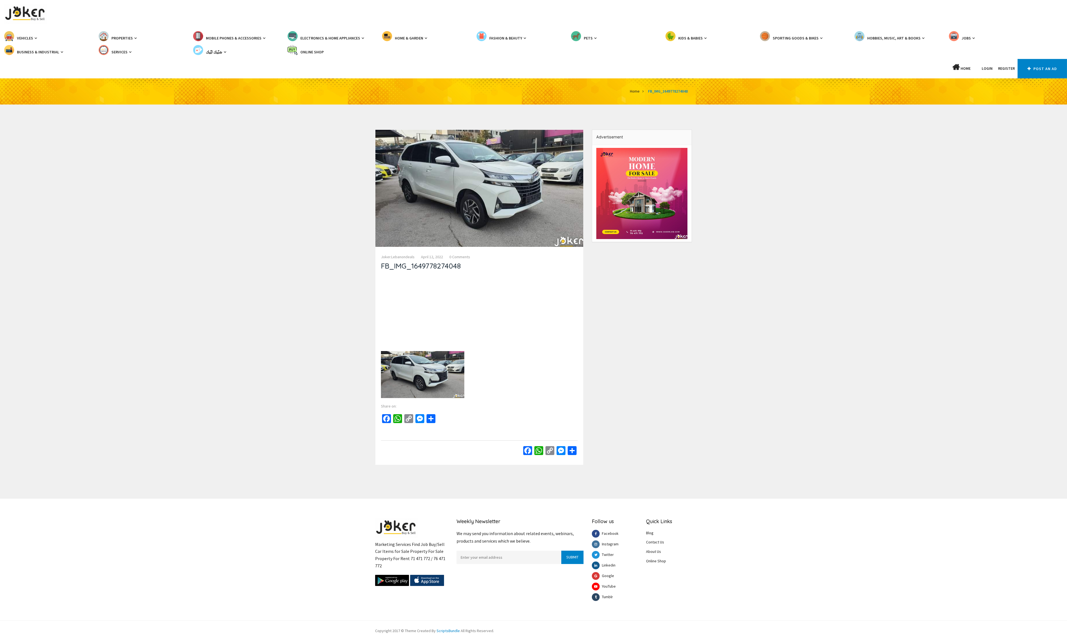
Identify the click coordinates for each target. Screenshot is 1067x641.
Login (987, 68)
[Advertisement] (479, 312)
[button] (976, 68)
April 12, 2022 (432, 256)
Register (1006, 68)
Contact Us (655, 542)
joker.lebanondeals (398, 256)
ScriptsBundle (448, 630)
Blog (650, 532)
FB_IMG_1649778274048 (668, 91)
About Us (653, 551)
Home (965, 68)
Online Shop (656, 560)
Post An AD (1044, 68)
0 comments (459, 256)
